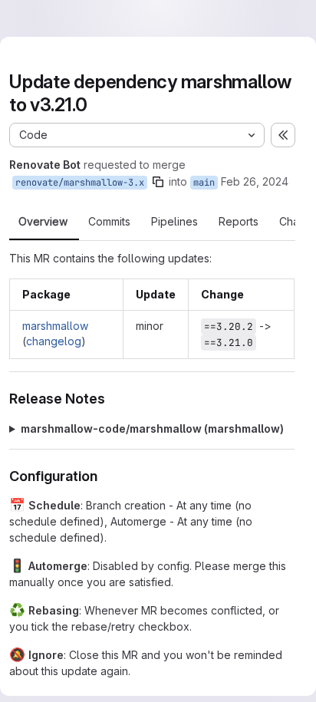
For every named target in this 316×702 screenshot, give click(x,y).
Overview (42, 222)
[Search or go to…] (256, 18)
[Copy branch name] (158, 182)
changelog (53, 341)
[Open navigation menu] (43, 18)
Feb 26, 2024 (254, 181)
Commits (109, 222)
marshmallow (55, 325)
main (204, 182)
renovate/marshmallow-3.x (79, 182)
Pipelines (174, 222)
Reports (238, 222)
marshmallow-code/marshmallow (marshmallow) (152, 428)
